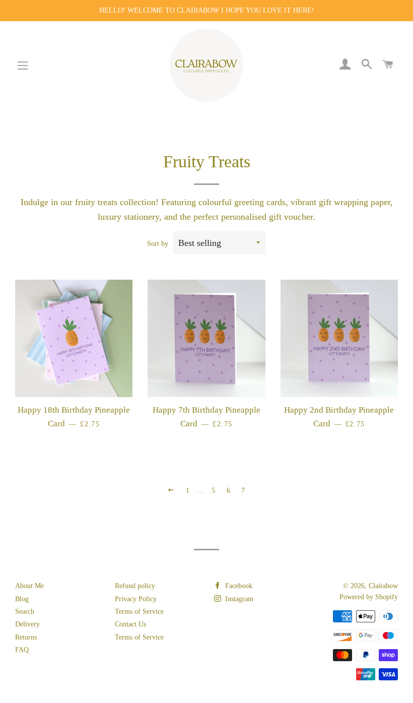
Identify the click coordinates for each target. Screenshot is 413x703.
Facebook (237, 586)
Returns (26, 637)
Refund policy (135, 586)
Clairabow (383, 586)
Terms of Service (139, 611)
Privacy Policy (136, 599)
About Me (29, 586)
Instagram (238, 599)
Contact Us (130, 624)
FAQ (22, 650)
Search (24, 611)
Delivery (27, 624)
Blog (22, 599)
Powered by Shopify (368, 597)
